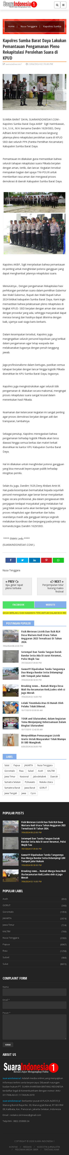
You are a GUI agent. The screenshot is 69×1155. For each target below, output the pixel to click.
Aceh (40, 770)
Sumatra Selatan (12, 782)
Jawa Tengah (10, 793)
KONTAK (13, 1147)
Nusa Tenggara (29, 26)
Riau (21, 770)
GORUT (43, 787)
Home (11, 26)
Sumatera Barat (12, 787)
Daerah (54, 776)
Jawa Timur (9, 776)
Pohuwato (30, 782)
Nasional (24, 776)
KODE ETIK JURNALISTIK (48, 1147)
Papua (17, 765)
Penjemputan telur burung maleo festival (53, 588)
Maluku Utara (46, 782)
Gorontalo (9, 770)
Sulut (6, 765)
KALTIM (51, 770)
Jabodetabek (39, 776)
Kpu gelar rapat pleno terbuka (14, 586)
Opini (33, 793)
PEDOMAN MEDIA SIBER (26, 1149)
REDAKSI (27, 1147)
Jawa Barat (29, 787)
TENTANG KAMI (51, 1149)
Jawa (23, 793)
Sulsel (31, 770)
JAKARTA (28, 765)
